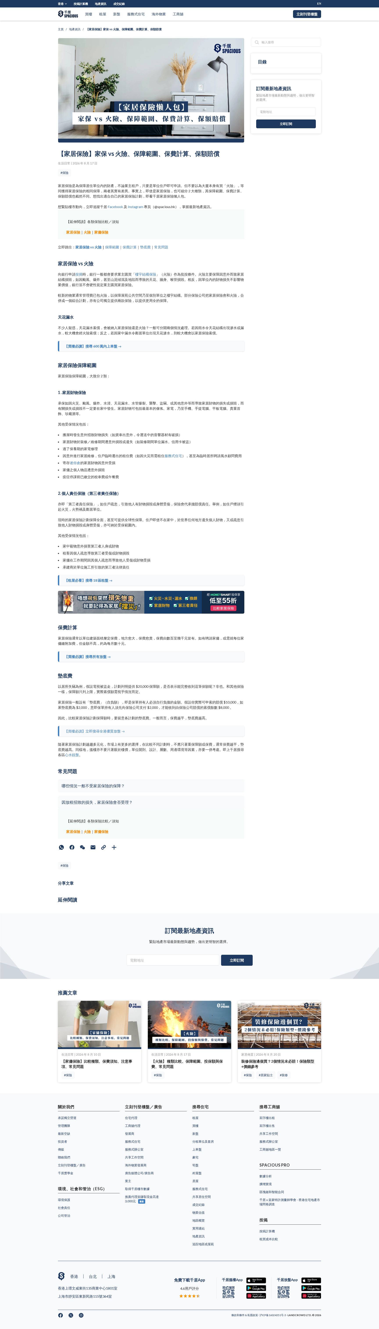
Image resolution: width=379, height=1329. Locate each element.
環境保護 (64, 1200)
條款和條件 (238, 1315)
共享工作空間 (134, 1157)
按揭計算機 (81, 3)
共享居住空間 (201, 1197)
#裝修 (284, 1075)
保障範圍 (112, 247)
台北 (93, 1276)
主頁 (61, 29)
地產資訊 (100, 3)
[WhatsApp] (61, 847)
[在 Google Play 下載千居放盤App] (311, 1288)
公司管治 (64, 1215)
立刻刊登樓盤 (307, 14)
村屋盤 (197, 1173)
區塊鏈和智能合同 (271, 1192)
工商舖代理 (132, 1126)
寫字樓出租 (267, 1118)
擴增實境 (265, 1184)
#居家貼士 (266, 1075)
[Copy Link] (103, 847)
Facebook (115, 207)
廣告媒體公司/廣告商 (139, 1173)
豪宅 (195, 1157)
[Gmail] (93, 847)
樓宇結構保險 (145, 274)
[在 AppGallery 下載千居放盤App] (311, 1296)
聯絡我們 (64, 1157)
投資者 (62, 1141)
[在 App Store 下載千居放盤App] (311, 1280)
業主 (128, 1181)
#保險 (64, 173)
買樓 (88, 14)
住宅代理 (131, 1118)
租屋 (102, 14)
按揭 (78, 274)
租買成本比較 (268, 1239)
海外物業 (159, 14)
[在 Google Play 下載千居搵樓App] (256, 1288)
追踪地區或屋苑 (203, 1244)
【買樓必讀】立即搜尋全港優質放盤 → (94, 731)
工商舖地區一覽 (270, 1149)
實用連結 (198, 1228)
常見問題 (161, 247)
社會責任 (64, 1208)
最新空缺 (64, 1133)
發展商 (129, 1133)
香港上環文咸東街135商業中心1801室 (87, 1288)
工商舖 (178, 14)
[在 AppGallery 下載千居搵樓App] (256, 1296)
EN (319, 3)
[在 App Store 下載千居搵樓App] (256, 1280)
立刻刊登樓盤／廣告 (72, 1165)
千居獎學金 (65, 1173)
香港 (61, 3)
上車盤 (197, 1149)
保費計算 (130, 247)
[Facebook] (71, 847)
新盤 (116, 14)
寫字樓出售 (267, 1126)
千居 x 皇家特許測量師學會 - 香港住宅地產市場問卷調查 (289, 1202)
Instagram (135, 207)
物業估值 (198, 1212)
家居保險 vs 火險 (88, 247)
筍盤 (195, 1165)
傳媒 (61, 1149)
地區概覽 (198, 1220)
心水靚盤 (72, 755)
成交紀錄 (119, 3)
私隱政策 (252, 1315)
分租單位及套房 (203, 1141)
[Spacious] (68, 14)
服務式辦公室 (134, 1149)
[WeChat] (82, 847)
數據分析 (265, 1176)
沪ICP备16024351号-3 (272, 1315)
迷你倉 (75, 463)
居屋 (195, 1181)
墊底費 (145, 247)
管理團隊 (64, 1126)
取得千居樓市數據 (137, 1189)
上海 (111, 1276)
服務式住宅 (136, 14)
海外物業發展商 (136, 1165)
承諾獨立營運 (67, 1118)
